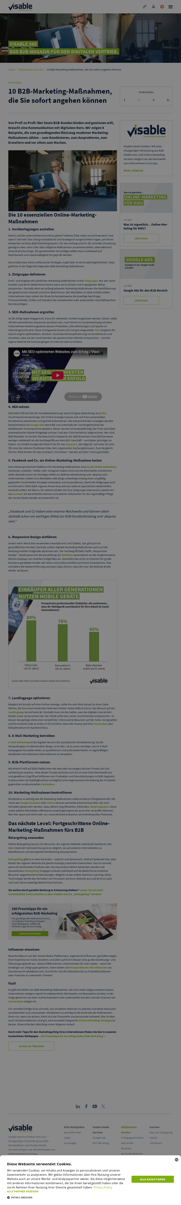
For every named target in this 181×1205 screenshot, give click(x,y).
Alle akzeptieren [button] (152, 1179)
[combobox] (176, 1159)
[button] (67, 1191)
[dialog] (90, 1180)
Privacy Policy (103, 1187)
